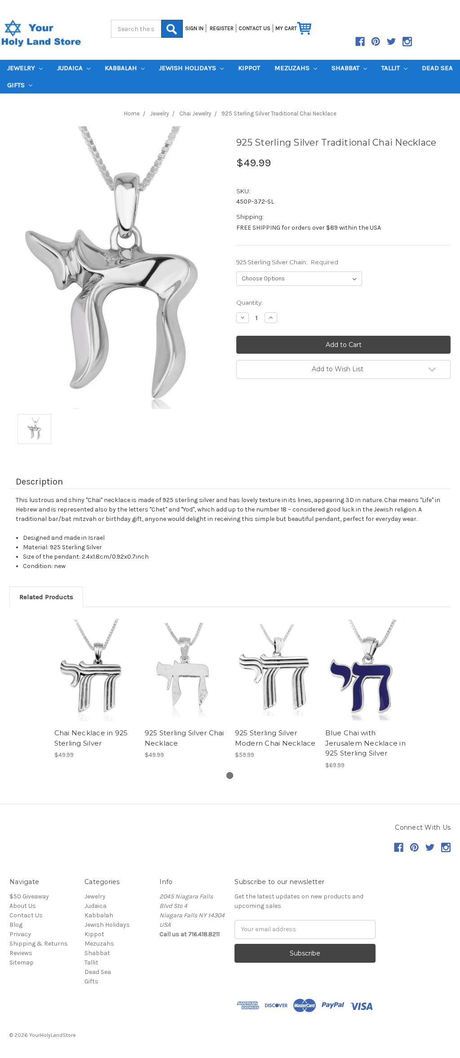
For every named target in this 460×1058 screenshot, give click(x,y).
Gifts (17, 85)
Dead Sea (437, 68)
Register (222, 28)
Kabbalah (122, 68)
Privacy (20, 934)
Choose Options (95, 670)
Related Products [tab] (46, 597)
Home (132, 113)
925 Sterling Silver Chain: (287, 262)
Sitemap (21, 962)
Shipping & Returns (38, 943)
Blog (15, 925)
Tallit (391, 68)
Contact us (254, 28)
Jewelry (22, 68)
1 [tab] (229, 775)
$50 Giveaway (29, 896)
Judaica (70, 68)
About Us (22, 906)
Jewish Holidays (188, 68)
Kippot (249, 68)
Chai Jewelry (195, 113)
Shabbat (346, 68)
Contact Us (26, 915)
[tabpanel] (94, 689)
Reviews (20, 953)
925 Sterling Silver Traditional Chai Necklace (278, 113)
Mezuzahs (292, 68)
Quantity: (249, 302)
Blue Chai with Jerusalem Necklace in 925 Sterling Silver (365, 743)
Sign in (194, 28)
